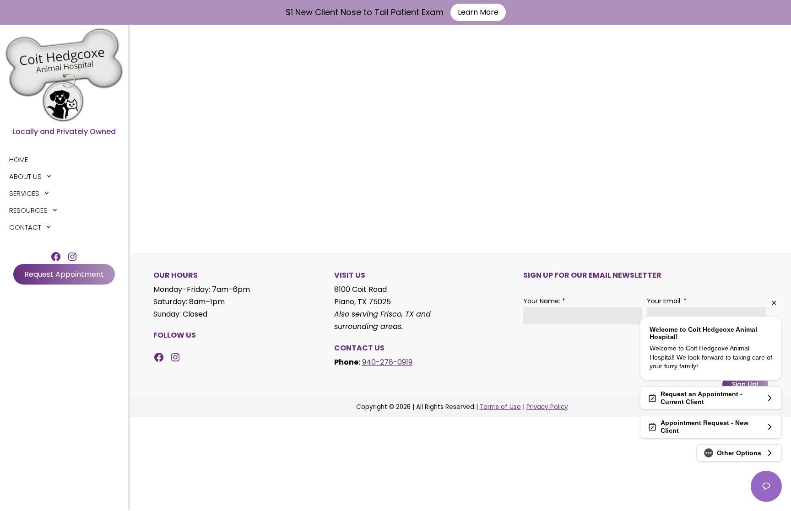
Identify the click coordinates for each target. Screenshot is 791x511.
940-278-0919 (387, 362)
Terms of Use (500, 407)
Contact (25, 227)
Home (18, 159)
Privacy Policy (547, 407)
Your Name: (544, 301)
